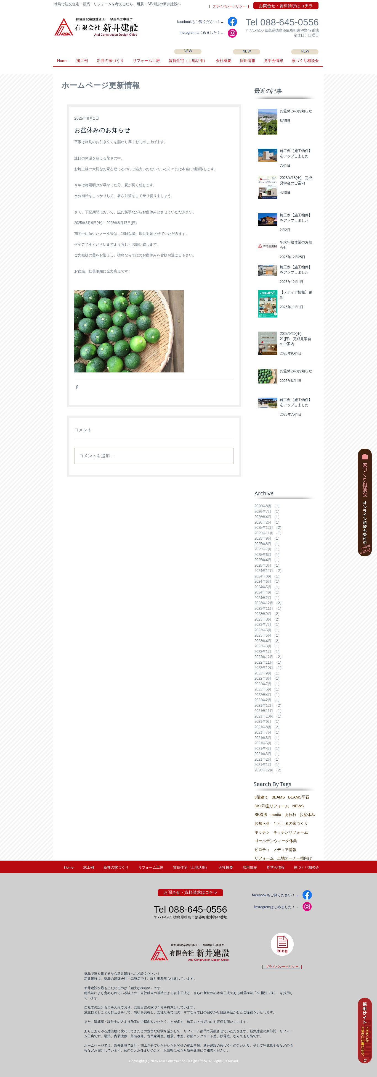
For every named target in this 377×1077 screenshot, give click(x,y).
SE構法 (260, 814)
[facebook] (232, 22)
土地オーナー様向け (294, 858)
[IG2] (232, 33)
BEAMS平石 (298, 797)
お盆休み (307, 814)
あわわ (290, 814)
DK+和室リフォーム (271, 806)
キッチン (262, 832)
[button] (273, 62)
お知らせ (262, 823)
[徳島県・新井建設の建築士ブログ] (282, 944)
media (275, 814)
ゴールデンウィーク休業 (275, 841)
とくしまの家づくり (290, 823)
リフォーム (264, 858)
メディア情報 (284, 849)
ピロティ (262, 849)
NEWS (298, 806)
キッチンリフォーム (290, 832)
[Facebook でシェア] (76, 387)
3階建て (261, 797)
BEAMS (278, 797)
